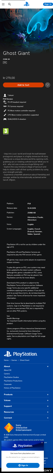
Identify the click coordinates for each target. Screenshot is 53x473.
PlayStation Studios (11, 377)
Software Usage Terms (44, 460)
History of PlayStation (12, 388)
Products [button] (8, 394)
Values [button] (7, 400)
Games (14, 360)
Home (6, 360)
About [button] (7, 366)
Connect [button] (8, 417)
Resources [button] (9, 412)
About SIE (7, 370)
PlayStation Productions (13, 381)
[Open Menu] (3, 4)
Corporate (8, 384)
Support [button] (8, 406)
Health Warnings (13, 318)
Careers (7, 373)
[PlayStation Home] (26, 4)
